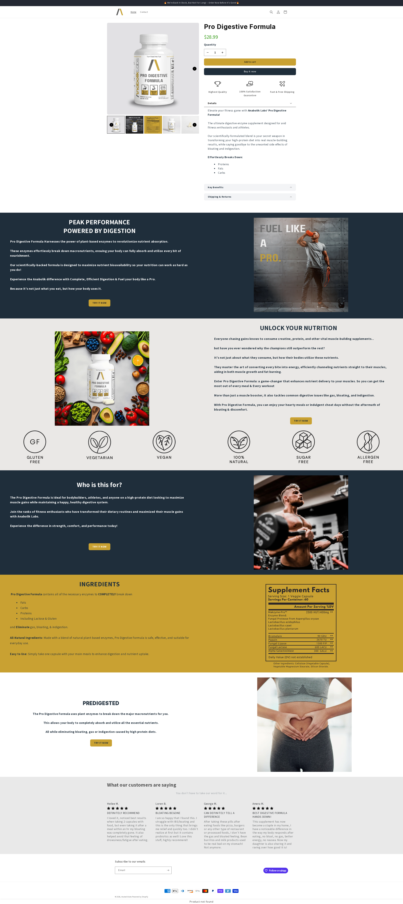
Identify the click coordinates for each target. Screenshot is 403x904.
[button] (271, 12)
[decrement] (207, 52)
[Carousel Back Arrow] (111, 125)
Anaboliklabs (126, 897)
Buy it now (250, 71)
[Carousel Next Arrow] (194, 69)
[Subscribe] (168, 870)
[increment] (222, 52)
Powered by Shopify (140, 897)
